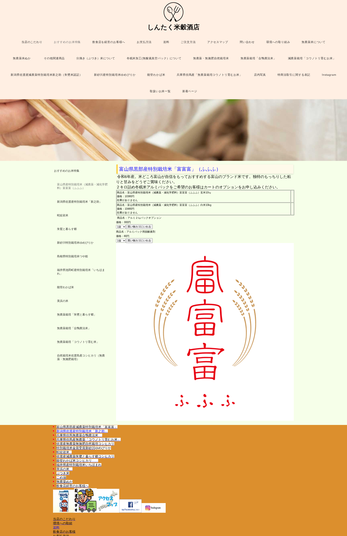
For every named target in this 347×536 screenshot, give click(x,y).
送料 (56, 527)
